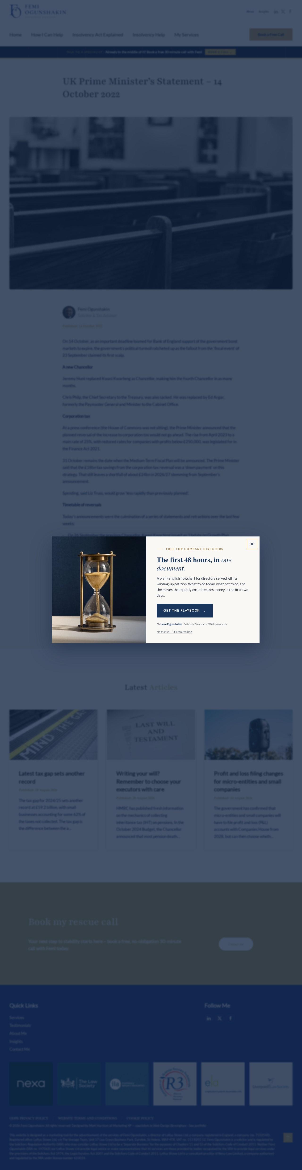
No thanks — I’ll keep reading (174, 632)
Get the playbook (182, 610)
